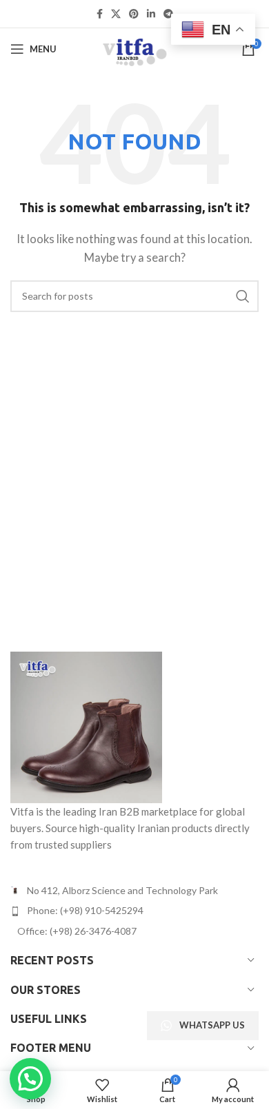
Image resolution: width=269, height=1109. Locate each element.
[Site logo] (134, 47)
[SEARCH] (243, 296)
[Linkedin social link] (151, 14)
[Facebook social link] (99, 14)
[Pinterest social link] (134, 14)
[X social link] (116, 14)
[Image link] (86, 726)
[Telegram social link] (168, 14)
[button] (30, 1078)
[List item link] (134, 910)
